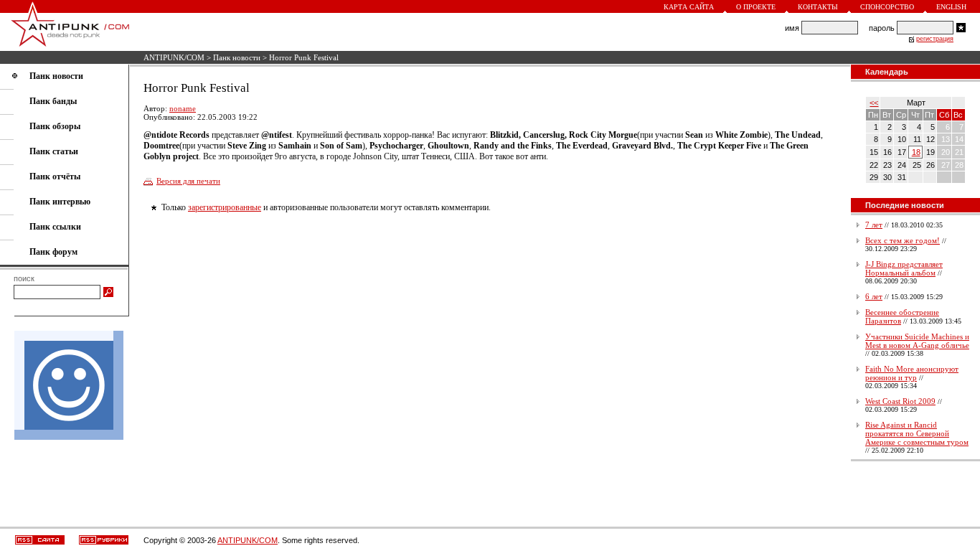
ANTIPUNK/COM (173, 57)
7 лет (873, 224)
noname (182, 108)
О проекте (756, 7)
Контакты (818, 7)
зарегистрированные (224, 207)
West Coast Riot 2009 (900, 401)
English (951, 7)
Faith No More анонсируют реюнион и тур (911, 373)
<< (874, 102)
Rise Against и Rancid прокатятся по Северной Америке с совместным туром (917, 433)
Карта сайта (689, 7)
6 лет (873, 296)
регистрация (934, 38)
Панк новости (236, 57)
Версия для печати (188, 180)
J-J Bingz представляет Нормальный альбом (904, 268)
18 (916, 152)
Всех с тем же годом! (902, 240)
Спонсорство (887, 7)
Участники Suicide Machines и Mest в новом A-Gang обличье (917, 340)
